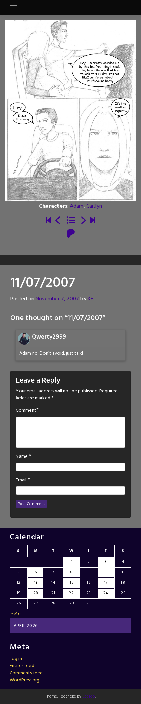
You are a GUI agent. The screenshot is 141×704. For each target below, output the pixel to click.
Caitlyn (94, 206)
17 (105, 583)
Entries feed (22, 666)
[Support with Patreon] (70, 234)
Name (22, 456)
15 (71, 583)
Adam (77, 206)
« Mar (16, 614)
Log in (16, 659)
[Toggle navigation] (13, 8)
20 (36, 593)
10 (105, 572)
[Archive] (70, 220)
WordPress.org (24, 680)
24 (105, 593)
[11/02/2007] (58, 220)
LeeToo (88, 696)
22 (71, 593)
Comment (26, 410)
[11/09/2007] (83, 220)
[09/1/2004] (48, 220)
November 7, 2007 (57, 299)
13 (35, 583)
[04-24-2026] (92, 220)
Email (21, 480)
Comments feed (26, 673)
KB (91, 299)
